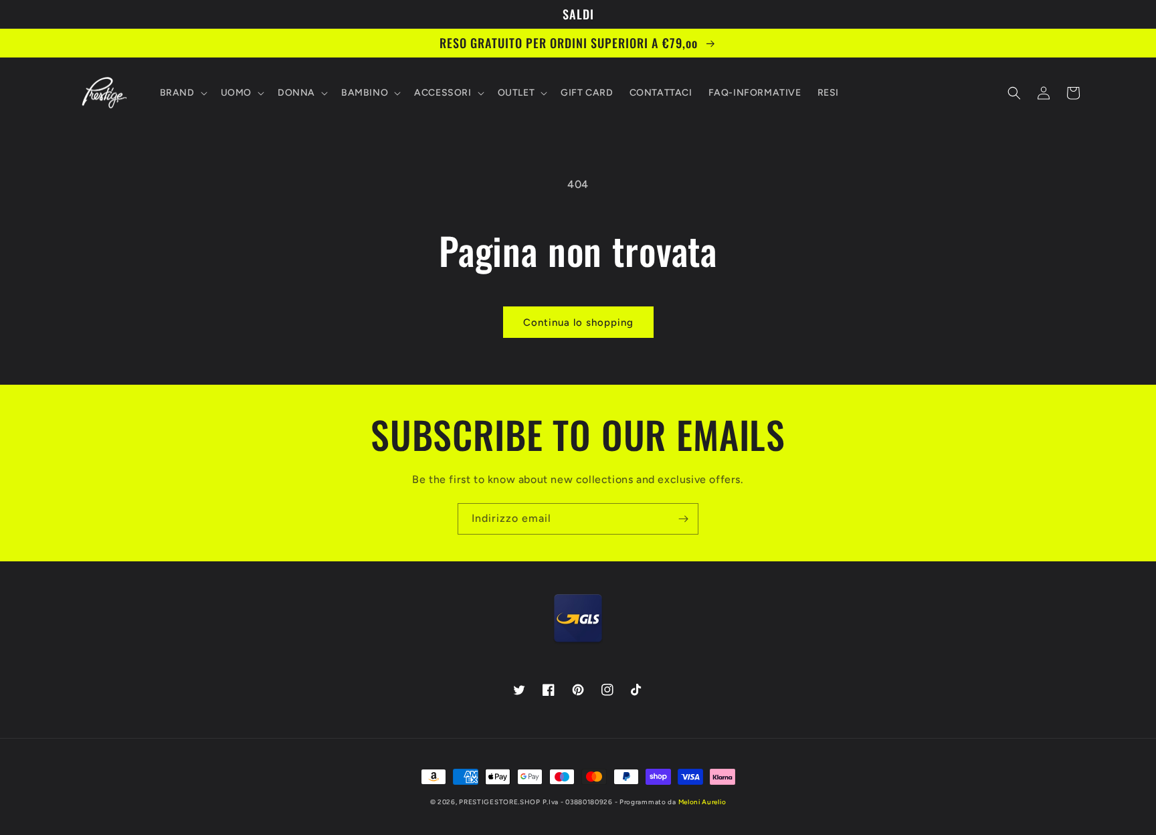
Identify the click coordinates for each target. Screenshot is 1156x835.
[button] (182, 93)
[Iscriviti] (683, 519)
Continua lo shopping (578, 322)
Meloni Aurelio (702, 802)
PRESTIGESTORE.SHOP (500, 802)
